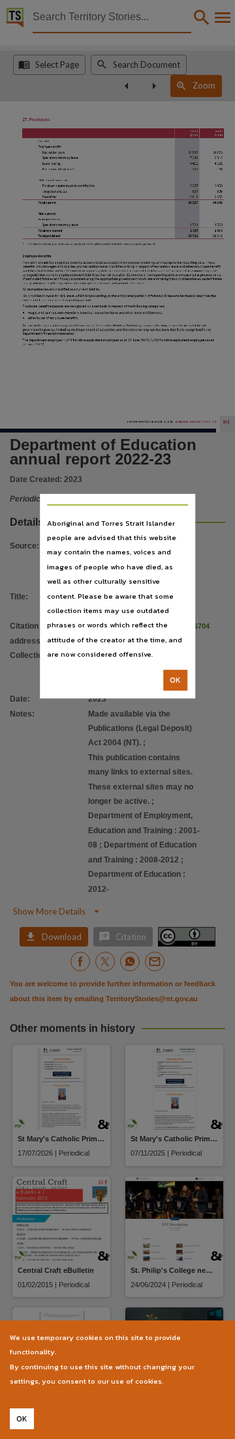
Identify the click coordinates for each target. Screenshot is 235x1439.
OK (175, 680)
